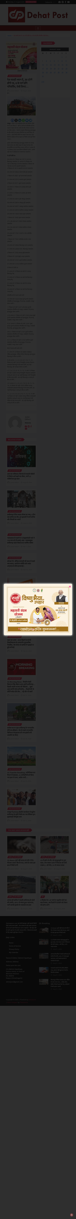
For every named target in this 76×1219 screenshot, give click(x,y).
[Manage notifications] (71, 1214)
